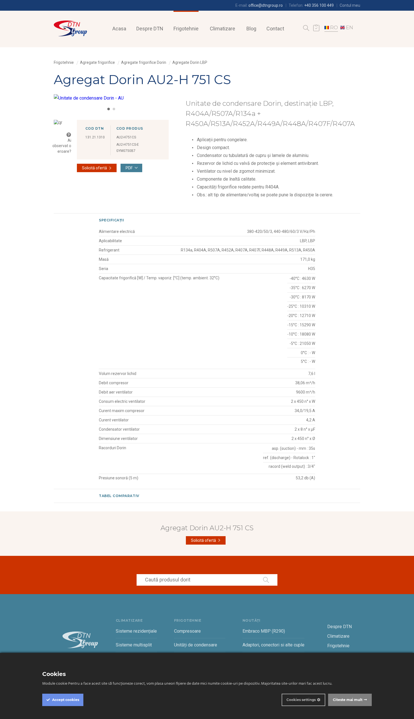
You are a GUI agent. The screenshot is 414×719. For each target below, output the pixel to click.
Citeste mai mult (347, 700)
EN (349, 27)
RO (334, 27)
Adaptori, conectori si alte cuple (273, 645)
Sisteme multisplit (134, 645)
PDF (129, 168)
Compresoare (187, 631)
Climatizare (222, 29)
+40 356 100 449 (319, 5)
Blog (251, 29)
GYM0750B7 (125, 151)
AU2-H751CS (126, 137)
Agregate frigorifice (97, 62)
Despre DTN (149, 29)
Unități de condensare (195, 645)
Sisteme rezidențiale (136, 631)
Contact (275, 29)
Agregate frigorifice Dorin (143, 62)
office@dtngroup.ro (265, 5)
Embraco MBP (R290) (263, 631)
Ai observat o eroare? (61, 145)
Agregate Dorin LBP (189, 62)
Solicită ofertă (94, 168)
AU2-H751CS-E (127, 145)
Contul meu (350, 5)
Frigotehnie (186, 29)
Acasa (119, 29)
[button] (108, 109)
